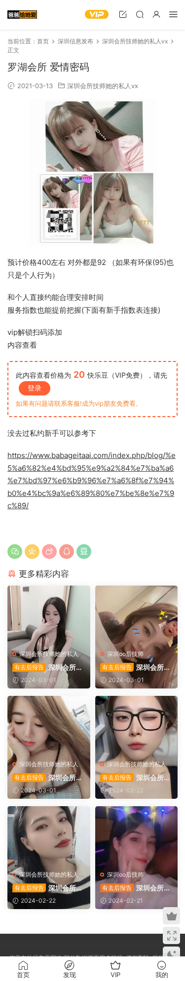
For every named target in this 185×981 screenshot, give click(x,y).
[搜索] (139, 14)
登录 (34, 388)
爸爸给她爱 (22, 15)
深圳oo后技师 (125, 653)
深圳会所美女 (47, 667)
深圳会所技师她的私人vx (102, 86)
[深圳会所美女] (48, 615)
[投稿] (122, 14)
